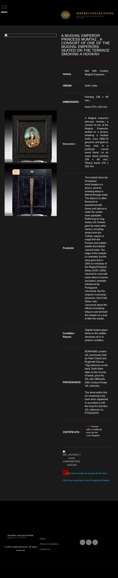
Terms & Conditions (49, 544)
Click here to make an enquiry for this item (86, 473)
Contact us (45, 549)
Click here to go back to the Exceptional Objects (86, 480)
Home (43, 538)
